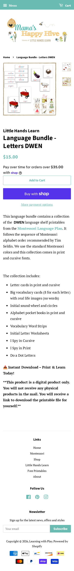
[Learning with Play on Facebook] (28, 498)
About (37, 476)
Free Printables (37, 471)
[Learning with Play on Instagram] (46, 498)
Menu (12, 5)
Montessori (37, 453)
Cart (68, 6)
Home (6, 57)
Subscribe (60, 529)
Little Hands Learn (37, 465)
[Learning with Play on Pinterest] (37, 498)
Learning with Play (40, 541)
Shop (37, 459)
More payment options (37, 204)
